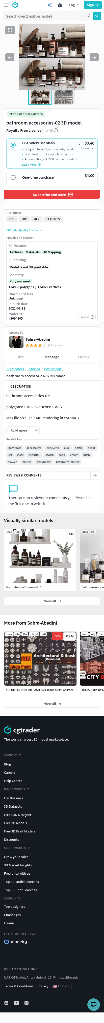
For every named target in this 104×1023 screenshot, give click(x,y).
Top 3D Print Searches (20, 890)
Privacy (43, 986)
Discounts (11, 839)
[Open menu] (6, 5)
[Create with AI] (50, 5)
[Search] (97, 16)
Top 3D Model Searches (21, 881)
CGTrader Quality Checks (22, 230)
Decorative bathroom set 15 (23, 587)
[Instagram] (27, 1003)
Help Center (13, 780)
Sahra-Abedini (37, 339)
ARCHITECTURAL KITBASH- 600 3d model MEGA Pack (39, 690)
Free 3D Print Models (19, 831)
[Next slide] (94, 57)
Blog (7, 764)
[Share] (84, 205)
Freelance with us (17, 873)
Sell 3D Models (15, 848)
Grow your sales (16, 857)
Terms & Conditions (19, 986)
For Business (13, 798)
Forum (9, 923)
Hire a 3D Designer (17, 814)
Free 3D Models (15, 823)
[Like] (20, 205)
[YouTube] (17, 1003)
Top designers (14, 906)
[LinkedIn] (7, 1003)
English (61, 986)
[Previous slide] (9, 57)
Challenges (12, 915)
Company (10, 755)
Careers (9, 772)
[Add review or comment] (95, 475)
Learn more (29, 164)
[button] (88, 16)
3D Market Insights (18, 865)
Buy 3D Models (14, 789)
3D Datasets (13, 806)
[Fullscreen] (10, 30)
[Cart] (60, 5)
